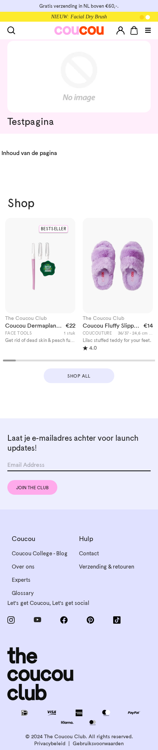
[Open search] (12, 30)
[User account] (120, 30)
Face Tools (18, 333)
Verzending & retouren (106, 566)
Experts (21, 579)
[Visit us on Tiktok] (119, 620)
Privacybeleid (49, 743)
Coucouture (97, 333)
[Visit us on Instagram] (13, 620)
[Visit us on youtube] (40, 620)
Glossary (23, 592)
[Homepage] (79, 30)
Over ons (23, 566)
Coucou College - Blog (40, 553)
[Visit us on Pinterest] (92, 620)
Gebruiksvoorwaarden (98, 743)
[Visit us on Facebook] (66, 620)
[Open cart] (134, 30)
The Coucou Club (26, 318)
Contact (89, 553)
